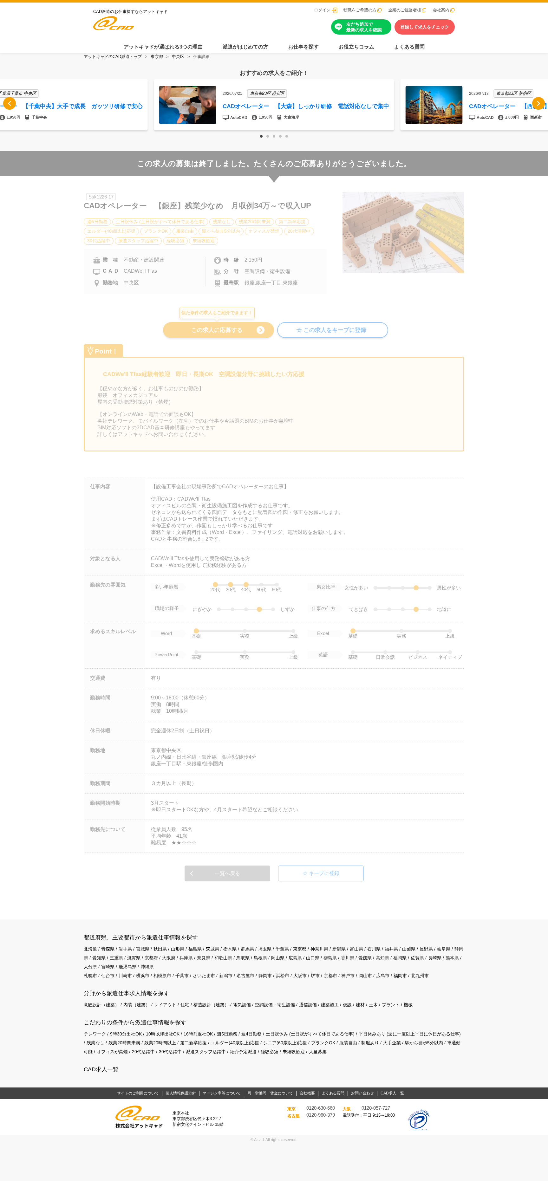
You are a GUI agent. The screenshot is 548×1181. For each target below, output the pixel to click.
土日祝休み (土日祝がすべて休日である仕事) (310, 1033)
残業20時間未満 (124, 1042)
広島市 (382, 975)
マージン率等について (222, 1093)
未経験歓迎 (294, 1051)
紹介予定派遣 (243, 1051)
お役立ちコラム (356, 46)
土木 (373, 1004)
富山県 (356, 948)
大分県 (90, 966)
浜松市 (282, 975)
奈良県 (203, 957)
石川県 (374, 948)
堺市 (315, 975)
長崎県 (434, 957)
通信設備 (308, 1004)
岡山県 (277, 957)
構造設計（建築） (211, 1004)
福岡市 (400, 975)
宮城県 (142, 948)
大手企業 (392, 1042)
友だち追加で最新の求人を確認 (364, 27)
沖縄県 (147, 966)
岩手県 (125, 948)
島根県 (260, 957)
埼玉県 (264, 948)
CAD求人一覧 (101, 1069)
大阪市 (300, 975)
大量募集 (318, 1051)
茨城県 (212, 948)
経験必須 (269, 1051)
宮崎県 (107, 966)
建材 (360, 1004)
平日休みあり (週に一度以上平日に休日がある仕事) (410, 1033)
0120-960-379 (320, 1115)
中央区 (178, 56)
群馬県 (247, 948)
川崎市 (125, 975)
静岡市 (265, 975)
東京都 (157, 56)
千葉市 (182, 975)
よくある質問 (409, 46)
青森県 (107, 948)
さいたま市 (204, 975)
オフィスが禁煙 (112, 1051)
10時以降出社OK (162, 1033)
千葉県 (282, 948)
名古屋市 (245, 975)
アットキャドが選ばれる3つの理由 (163, 46)
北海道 (90, 948)
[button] (261, 136)
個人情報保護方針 (181, 1093)
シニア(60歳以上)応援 (285, 1042)
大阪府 (168, 957)
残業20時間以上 (160, 1042)
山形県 (177, 948)
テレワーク (95, 1033)
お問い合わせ (362, 1093)
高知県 (382, 957)
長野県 (426, 948)
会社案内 (441, 10)
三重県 (116, 957)
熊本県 (452, 957)
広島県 (295, 957)
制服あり (370, 1042)
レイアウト (165, 1004)
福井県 (391, 948)
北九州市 (420, 975)
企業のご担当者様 (404, 10)
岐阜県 (443, 948)
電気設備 (242, 1004)
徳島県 (330, 957)
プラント (391, 1004)
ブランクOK (323, 1042)
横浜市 (142, 975)
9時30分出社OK (126, 1033)
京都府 (151, 957)
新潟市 (225, 975)
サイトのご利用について (138, 1093)
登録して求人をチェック (424, 26)
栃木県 (230, 948)
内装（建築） (136, 1004)
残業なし (95, 1042)
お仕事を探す (303, 46)
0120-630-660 (320, 1108)
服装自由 (348, 1042)
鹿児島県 (127, 966)
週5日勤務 (227, 1033)
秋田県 (160, 948)
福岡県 (400, 957)
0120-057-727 (376, 1108)
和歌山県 (223, 957)
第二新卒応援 (193, 1042)
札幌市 (90, 975)
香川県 (347, 957)
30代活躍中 (170, 1051)
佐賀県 (417, 957)
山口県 (312, 957)
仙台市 (107, 975)
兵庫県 (186, 957)
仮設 (347, 1004)
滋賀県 (133, 957)
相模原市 (162, 975)
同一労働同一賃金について (270, 1093)
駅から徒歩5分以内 (424, 1042)
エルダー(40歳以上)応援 (235, 1042)
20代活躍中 (143, 1051)
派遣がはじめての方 (245, 46)
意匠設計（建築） (101, 1004)
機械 (408, 1004)
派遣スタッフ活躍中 (206, 1051)
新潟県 (339, 948)
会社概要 (307, 1093)
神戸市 (348, 975)
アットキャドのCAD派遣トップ (113, 56)
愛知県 (99, 957)
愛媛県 (365, 957)
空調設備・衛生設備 (275, 1004)
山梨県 (408, 948)
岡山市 (365, 975)
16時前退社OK (198, 1033)
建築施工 (330, 1004)
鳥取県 (243, 957)
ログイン (322, 10)
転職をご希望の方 (359, 10)
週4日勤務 (251, 1033)
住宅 (184, 1004)
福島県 (195, 948)
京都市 (330, 975)
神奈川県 (319, 948)
